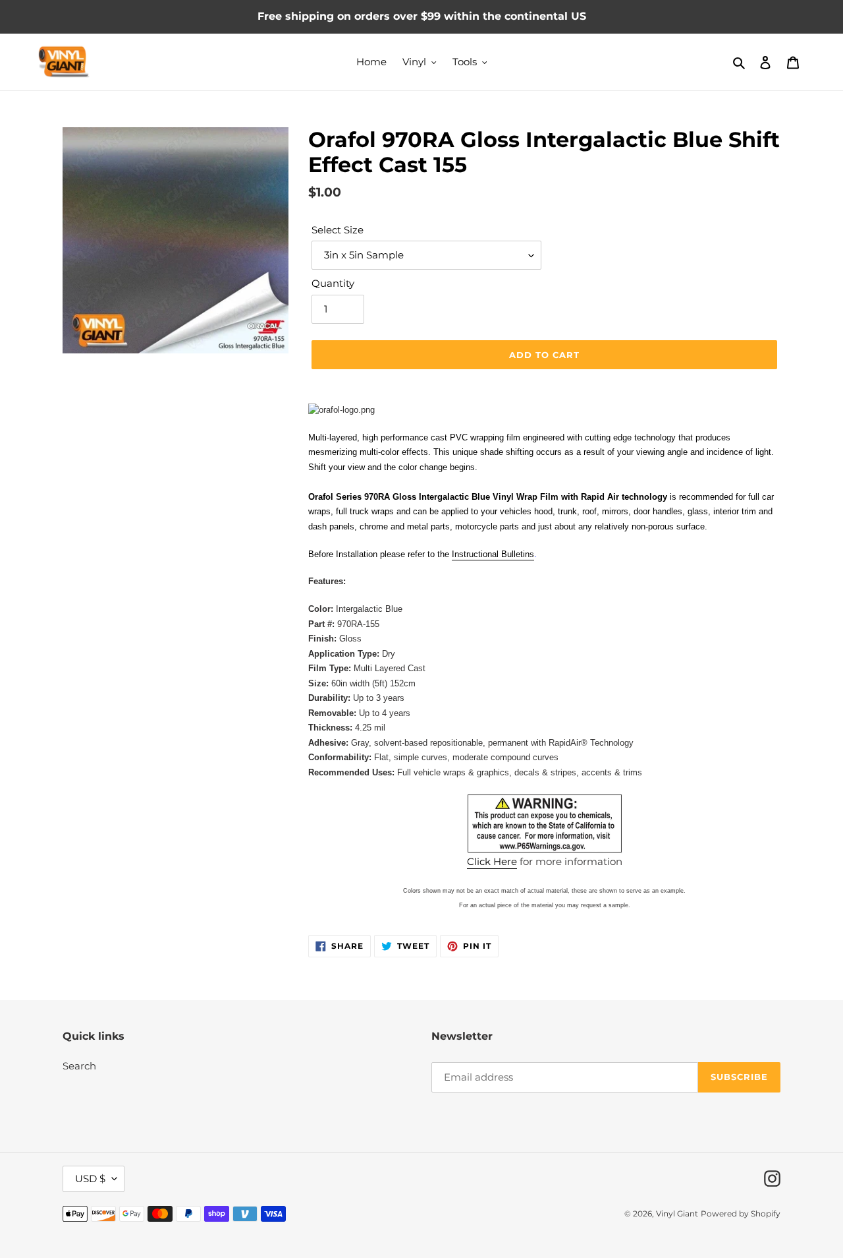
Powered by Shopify (740, 1213)
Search (79, 1066)
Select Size (338, 230)
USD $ (90, 1178)
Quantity (333, 283)
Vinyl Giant (677, 1213)
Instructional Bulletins (493, 554)
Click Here (492, 861)
